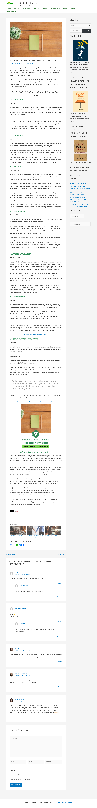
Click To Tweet (54, 391)
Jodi (16, 572)
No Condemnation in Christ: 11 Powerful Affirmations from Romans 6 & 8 (79, 199)
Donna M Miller (19, 699)
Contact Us (73, 9)
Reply (60, 583)
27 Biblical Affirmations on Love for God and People (35, 536)
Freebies (64, 9)
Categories (73, 221)
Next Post (61, 554)
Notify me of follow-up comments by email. (25, 775)
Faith (20, 63)
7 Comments (14, 63)
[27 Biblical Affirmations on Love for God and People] (35, 530)
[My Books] (80, 50)
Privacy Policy (11, 11)
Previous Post (11, 554)
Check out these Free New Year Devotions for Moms (36, 402)
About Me (16, 9)
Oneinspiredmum (27, 2)
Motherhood (26, 9)
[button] (48, 8)
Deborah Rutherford (21, 674)
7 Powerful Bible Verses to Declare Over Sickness (16, 536)
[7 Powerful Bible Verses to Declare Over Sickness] (18, 530)
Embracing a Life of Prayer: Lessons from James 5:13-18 (52, 536)
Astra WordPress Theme (64, 802)
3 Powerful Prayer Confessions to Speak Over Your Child (80, 194)
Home (9, 9)
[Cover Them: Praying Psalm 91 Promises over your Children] (80, 101)
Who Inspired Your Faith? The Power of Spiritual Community (79, 205)
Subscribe (86, 30)
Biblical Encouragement (39, 9)
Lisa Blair (17, 648)
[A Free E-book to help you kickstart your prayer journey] (80, 150)
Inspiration (54, 9)
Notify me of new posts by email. (21, 779)
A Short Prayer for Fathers (78, 183)
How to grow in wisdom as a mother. (36, 334)
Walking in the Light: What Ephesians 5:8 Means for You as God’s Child (80, 188)
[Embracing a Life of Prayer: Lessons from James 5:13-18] (53, 530)
